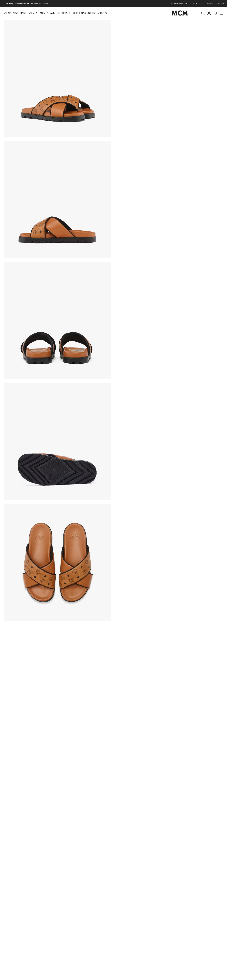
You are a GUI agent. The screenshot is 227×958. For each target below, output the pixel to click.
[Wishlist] (215, 13)
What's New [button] (11, 13)
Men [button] (42, 13)
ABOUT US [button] (102, 13)
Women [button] (33, 13)
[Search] (203, 13)
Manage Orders (179, 3)
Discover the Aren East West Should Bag (31, 3)
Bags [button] (23, 13)
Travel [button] (51, 13)
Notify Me (169, 61)
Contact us (196, 3)
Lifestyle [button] (64, 13)
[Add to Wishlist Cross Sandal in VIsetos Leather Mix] (203, 23)
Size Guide (138, 45)
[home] (180, 15)
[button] (57, 78)
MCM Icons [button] (79, 13)
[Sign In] (209, 13)
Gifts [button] (91, 13)
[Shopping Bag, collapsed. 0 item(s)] (221, 13)
